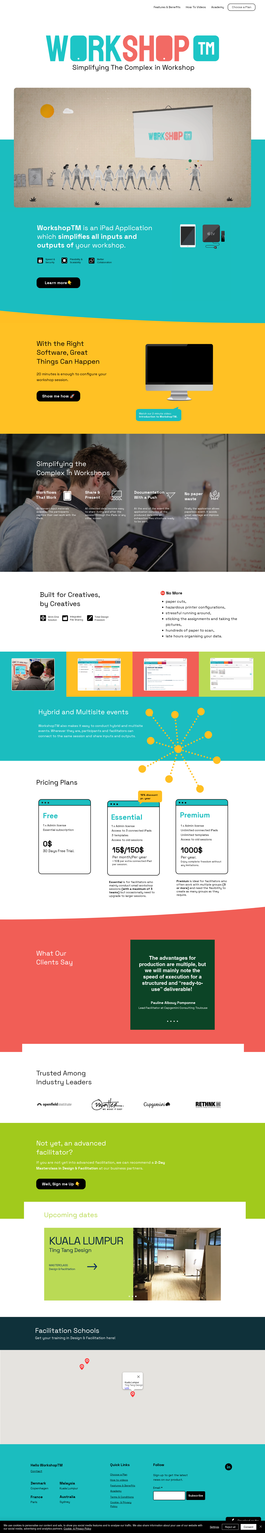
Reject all (230, 1527)
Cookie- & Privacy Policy (77, 1528)
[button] (204, 720)
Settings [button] (214, 1527)
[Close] (261, 1527)
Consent (248, 1527)
